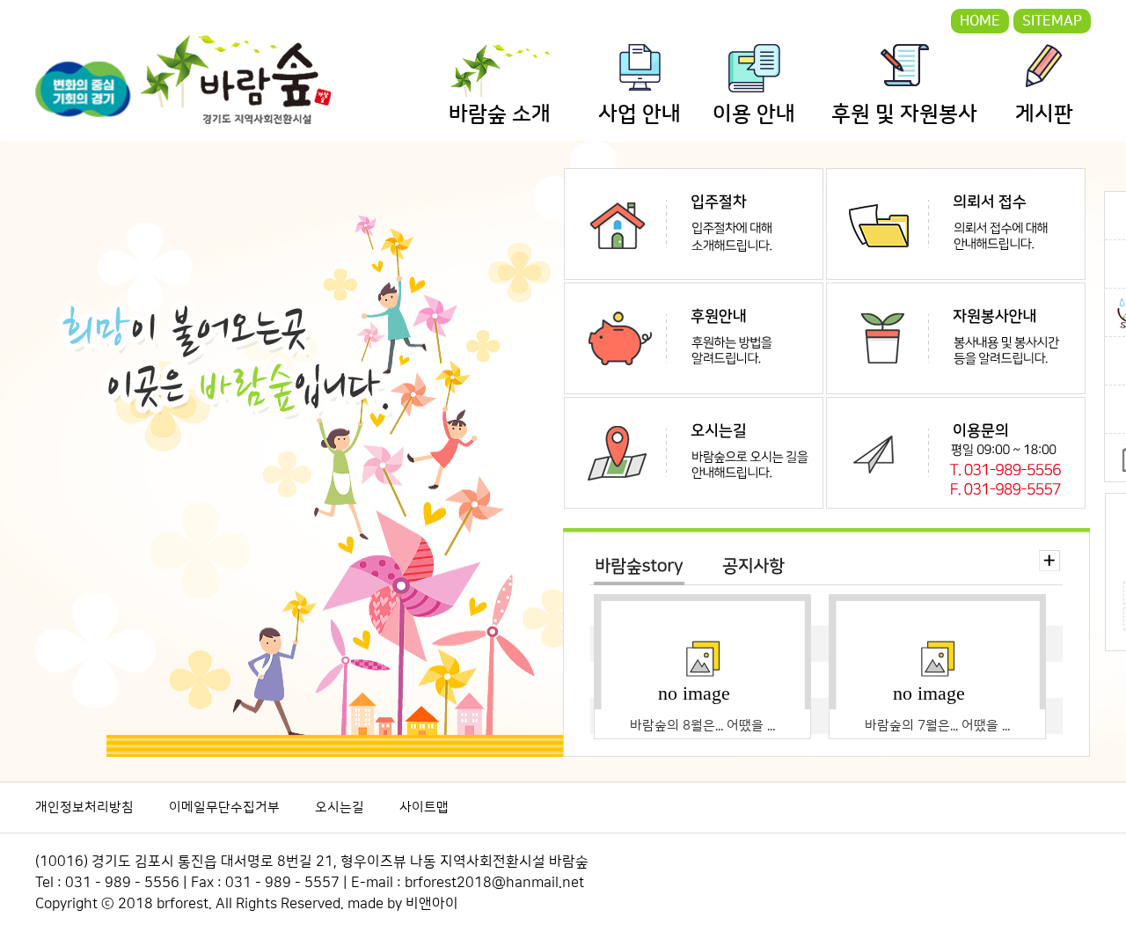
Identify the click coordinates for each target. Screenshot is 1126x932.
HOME (980, 21)
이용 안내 (754, 114)
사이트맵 (424, 807)
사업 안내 (639, 114)
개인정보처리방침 (84, 807)
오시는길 (339, 807)
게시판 (1044, 114)
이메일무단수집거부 (224, 807)
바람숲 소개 (500, 114)
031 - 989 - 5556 (122, 883)
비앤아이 (432, 904)
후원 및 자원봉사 (904, 114)
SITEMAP (1052, 21)
